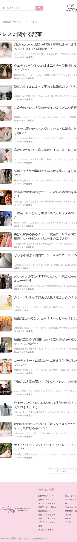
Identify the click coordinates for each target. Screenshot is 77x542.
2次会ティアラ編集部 (24, 120)
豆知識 (68, 515)
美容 (40, 526)
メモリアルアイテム (46, 530)
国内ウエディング (45, 496)
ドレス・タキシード (46, 518)
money (68, 518)
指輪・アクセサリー (46, 515)
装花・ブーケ (70, 496)
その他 (68, 522)
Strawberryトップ (12, 22)
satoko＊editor (21, 310)
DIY (66, 503)
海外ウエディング (45, 500)
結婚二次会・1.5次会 (47, 507)
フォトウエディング (46, 503)
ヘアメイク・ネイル (46, 522)
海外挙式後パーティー (47, 511)
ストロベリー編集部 (23, 141)
